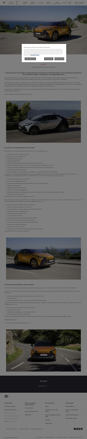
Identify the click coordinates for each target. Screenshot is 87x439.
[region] (44, 53)
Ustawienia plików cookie (30, 58)
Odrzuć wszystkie (48, 58)
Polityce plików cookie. (35, 55)
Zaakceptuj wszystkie (59, 58)
